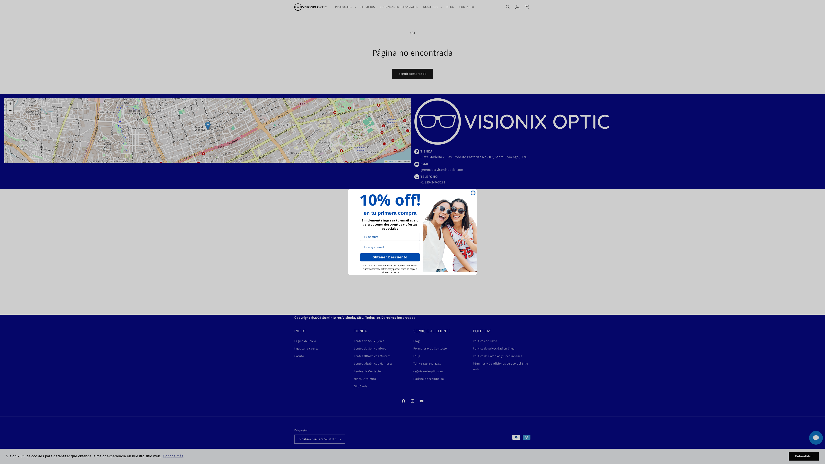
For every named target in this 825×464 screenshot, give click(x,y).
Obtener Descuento (390, 257)
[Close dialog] (473, 193)
